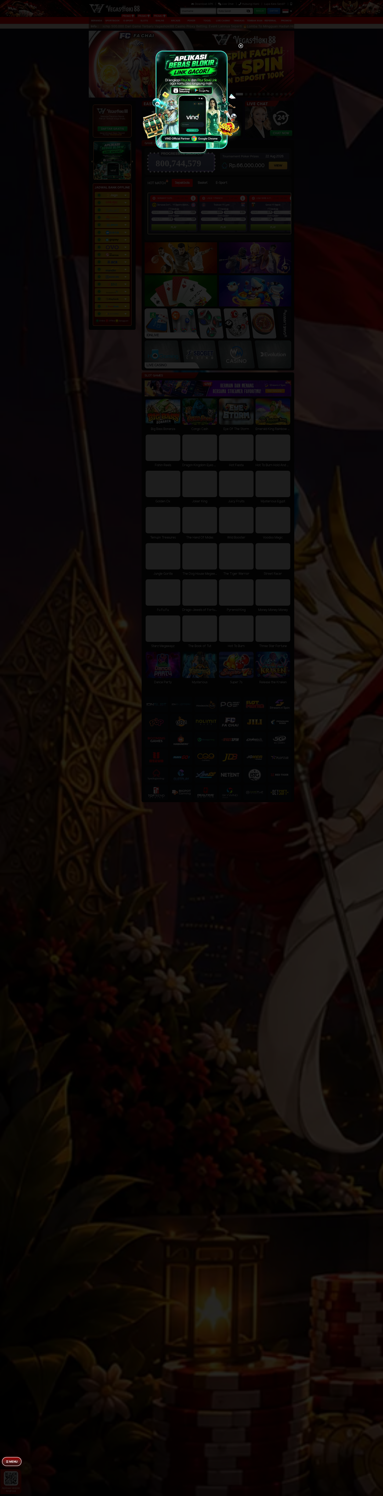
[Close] (241, 46)
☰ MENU (12, 1461)
